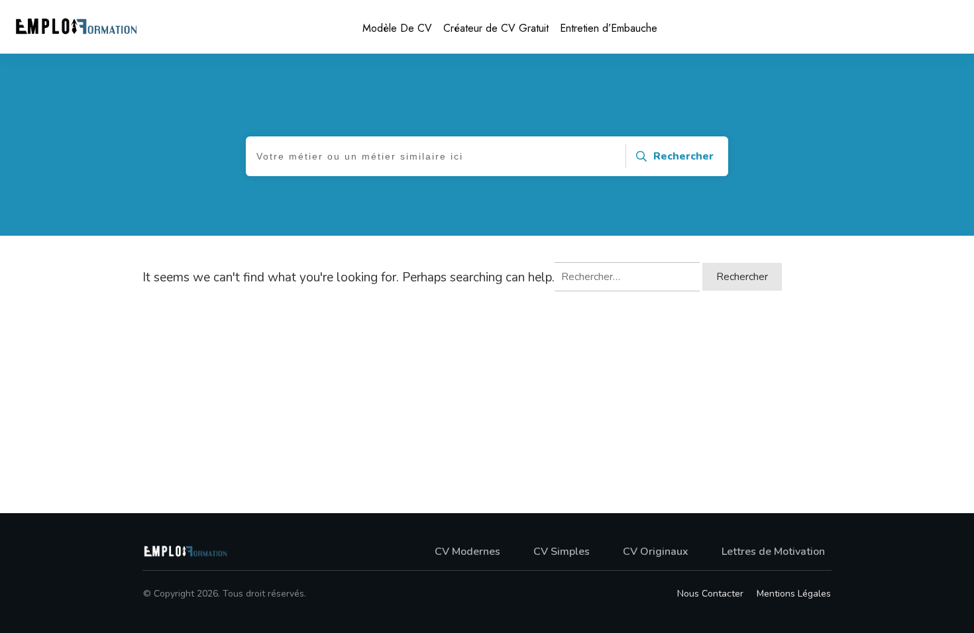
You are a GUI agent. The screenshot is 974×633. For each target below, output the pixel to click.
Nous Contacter (710, 593)
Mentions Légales (794, 593)
